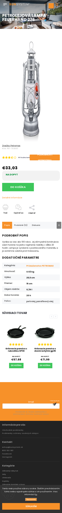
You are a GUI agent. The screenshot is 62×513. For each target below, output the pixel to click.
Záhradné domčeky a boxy (13, 484)
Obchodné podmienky (13, 430)
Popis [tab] (7, 225)
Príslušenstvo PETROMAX (40, 265)
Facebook (7, 454)
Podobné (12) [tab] (21, 225)
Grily (4, 474)
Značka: (11, 145)
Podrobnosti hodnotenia (44, 157)
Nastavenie (31, 499)
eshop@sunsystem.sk (12, 447)
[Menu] (5, 4)
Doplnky (5, 481)
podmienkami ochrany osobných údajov (31, 414)
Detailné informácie (12, 197)
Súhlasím (31, 506)
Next (56, 317)
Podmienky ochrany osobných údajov (20, 433)
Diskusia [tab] (36, 225)
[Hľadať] (45, 4)
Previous (52, 317)
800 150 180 (7, 450)
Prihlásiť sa (54, 404)
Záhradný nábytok (10, 471)
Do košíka (18, 187)
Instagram (7, 457)
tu (36, 494)
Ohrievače (6, 478)
